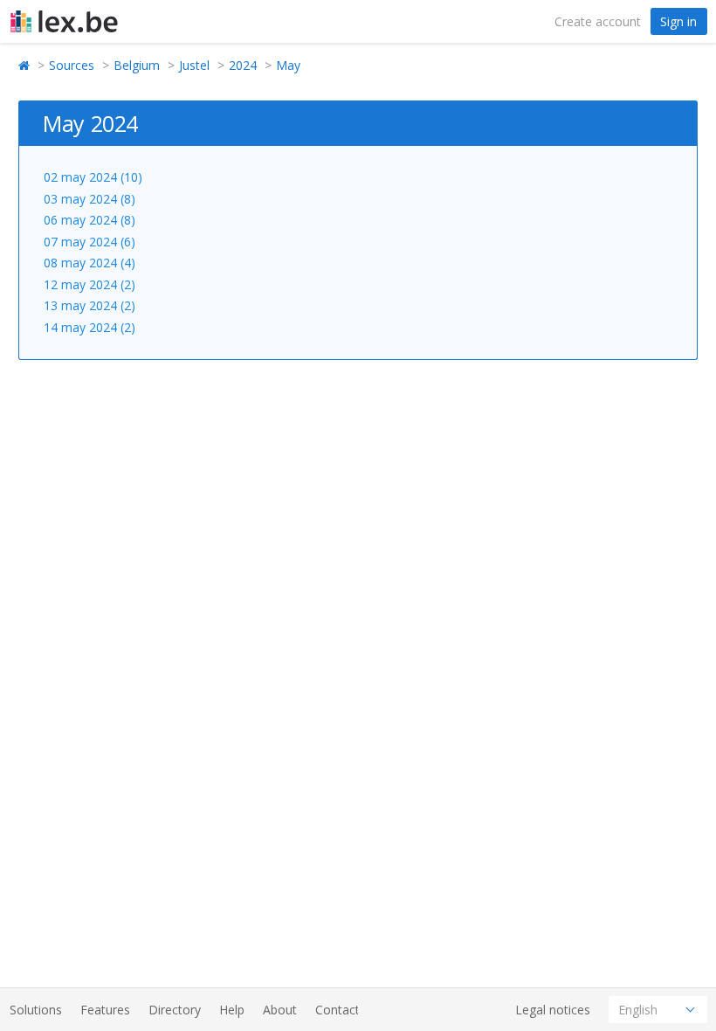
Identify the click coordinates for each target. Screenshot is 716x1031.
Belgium (137, 65)
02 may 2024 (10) (93, 177)
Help (231, 1009)
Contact (337, 1009)
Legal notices (552, 1009)
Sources (71, 65)
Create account (597, 21)
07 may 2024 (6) (89, 241)
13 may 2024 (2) (89, 305)
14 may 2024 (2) (89, 327)
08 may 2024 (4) (89, 262)
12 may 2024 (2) (89, 284)
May (288, 65)
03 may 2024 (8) (89, 198)
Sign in (678, 21)
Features (105, 1009)
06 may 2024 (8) (89, 219)
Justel (194, 65)
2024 (243, 65)
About (280, 1009)
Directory (174, 1009)
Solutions (36, 1009)
